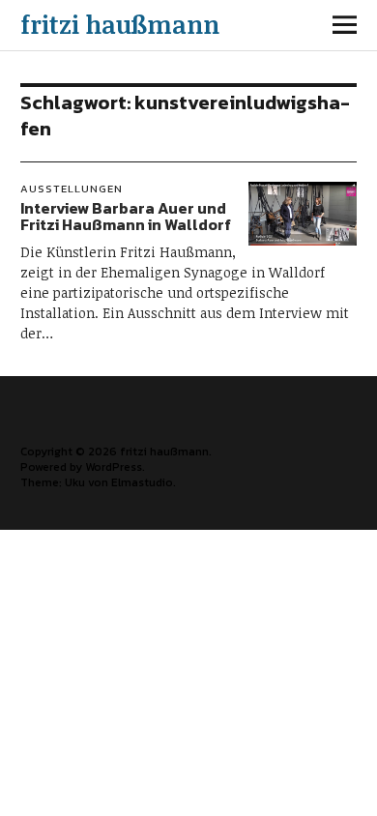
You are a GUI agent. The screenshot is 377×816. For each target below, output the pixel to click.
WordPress (113, 467)
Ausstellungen (71, 188)
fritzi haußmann (119, 24)
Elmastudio (142, 482)
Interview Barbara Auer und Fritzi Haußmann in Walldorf (125, 216)
